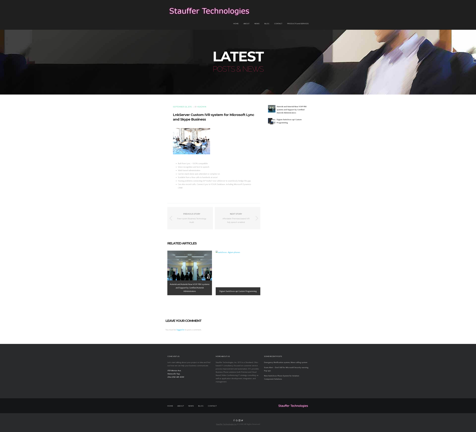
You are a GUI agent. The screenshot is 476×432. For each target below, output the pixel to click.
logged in (180, 330)
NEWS (256, 24)
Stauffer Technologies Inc (226, 424)
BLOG (266, 24)
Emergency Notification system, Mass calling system (285, 362)
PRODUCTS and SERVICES (298, 24)
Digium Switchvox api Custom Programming (289, 121)
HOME (235, 24)
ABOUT (246, 24)
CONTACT (278, 24)
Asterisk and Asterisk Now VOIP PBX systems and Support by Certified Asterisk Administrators (292, 110)
